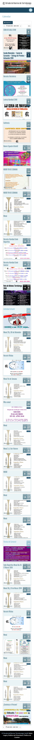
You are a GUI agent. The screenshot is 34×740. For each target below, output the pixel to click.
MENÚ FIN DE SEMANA (10, 169)
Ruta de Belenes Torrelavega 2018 (12, 287)
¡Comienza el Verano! (10, 704)
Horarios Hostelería (9, 76)
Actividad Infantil (9, 309)
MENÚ (5, 472)
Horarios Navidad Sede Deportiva (10, 240)
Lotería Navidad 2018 (10, 99)
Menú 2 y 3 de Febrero (10, 448)
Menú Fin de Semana (10, 378)
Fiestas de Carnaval (9, 541)
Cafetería (6, 123)
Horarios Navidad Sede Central (10, 264)
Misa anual (7, 402)
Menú (5, 216)
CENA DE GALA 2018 (9, 29)
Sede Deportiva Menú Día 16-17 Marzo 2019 (12, 566)
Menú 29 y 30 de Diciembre (12, 332)
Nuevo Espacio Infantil (10, 146)
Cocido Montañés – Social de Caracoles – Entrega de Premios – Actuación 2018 (14, 56)
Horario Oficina (8, 355)
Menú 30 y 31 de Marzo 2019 (12, 588)
